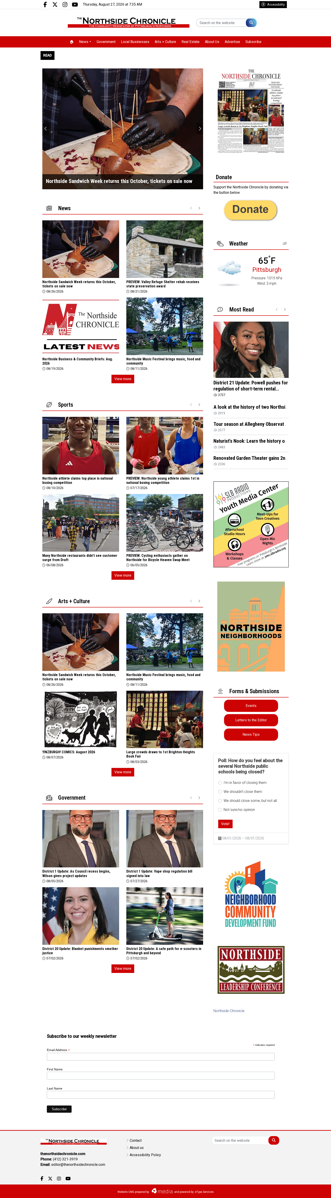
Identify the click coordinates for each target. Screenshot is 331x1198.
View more (122, 379)
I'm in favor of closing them (245, 783)
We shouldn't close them (243, 792)
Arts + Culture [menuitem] (165, 42)
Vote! (225, 824)
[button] (285, 243)
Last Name (54, 1088)
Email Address (58, 1050)
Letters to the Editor (251, 720)
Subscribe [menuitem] (253, 42)
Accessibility (276, 4)
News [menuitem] (83, 42)
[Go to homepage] (128, 23)
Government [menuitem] (106, 42)
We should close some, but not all (250, 801)
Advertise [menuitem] (232, 42)
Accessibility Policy (145, 1155)
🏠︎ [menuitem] (72, 42)
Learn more (293, 1190)
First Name (55, 1069)
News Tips (251, 734)
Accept (315, 1190)
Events (251, 706)
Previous (45, 128)
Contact (136, 1140)
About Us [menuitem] (212, 42)
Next (199, 128)
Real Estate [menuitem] (190, 42)
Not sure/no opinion (239, 810)
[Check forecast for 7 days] (229, 273)
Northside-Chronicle (229, 1011)
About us (137, 1148)
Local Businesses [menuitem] (135, 42)
